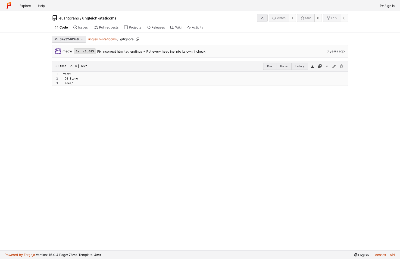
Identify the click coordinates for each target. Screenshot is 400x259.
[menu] (361, 255)
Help (41, 6)
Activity (197, 27)
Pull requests (109, 27)
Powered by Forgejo (20, 255)
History (299, 66)
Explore (25, 6)
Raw (269, 66)
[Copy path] (137, 39)
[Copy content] (319, 66)
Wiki (178, 27)
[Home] (8, 5)
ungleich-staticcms (99, 18)
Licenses (379, 255)
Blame (284, 66)
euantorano (69, 18)
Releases (158, 27)
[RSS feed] (262, 18)
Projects (135, 27)
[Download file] (312, 66)
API (392, 255)
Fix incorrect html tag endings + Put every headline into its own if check (151, 51)
